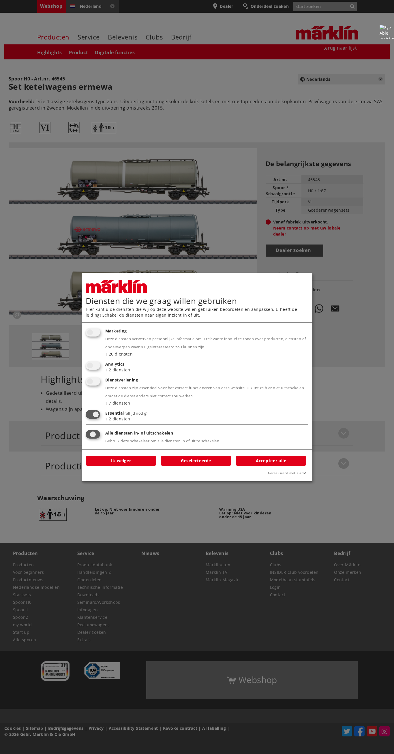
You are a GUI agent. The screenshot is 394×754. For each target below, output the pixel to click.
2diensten (117, 370)
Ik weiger (121, 460)
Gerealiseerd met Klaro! (287, 473)
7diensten (117, 403)
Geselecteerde (196, 460)
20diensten (119, 354)
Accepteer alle (271, 460)
